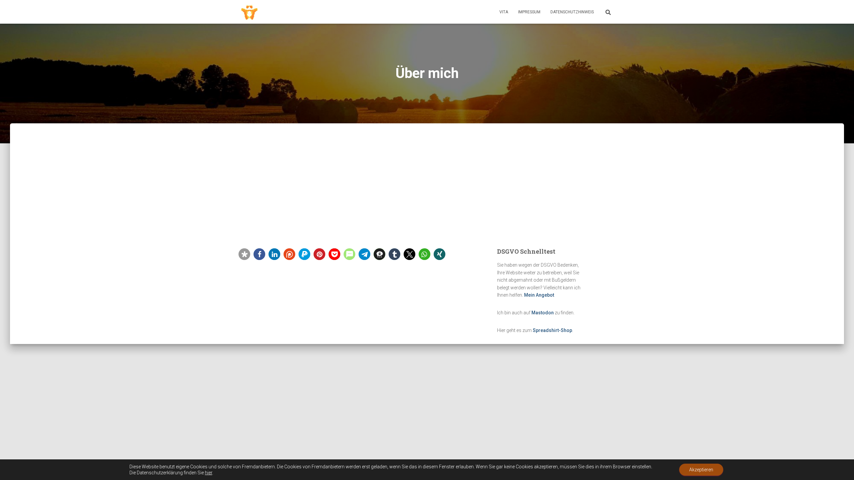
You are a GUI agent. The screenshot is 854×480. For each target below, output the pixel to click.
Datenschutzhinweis (572, 12)
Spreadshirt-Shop (552, 330)
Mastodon (542, 312)
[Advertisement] (427, 196)
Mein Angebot (539, 295)
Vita (503, 12)
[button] (244, 254)
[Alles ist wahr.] (249, 12)
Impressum (529, 12)
